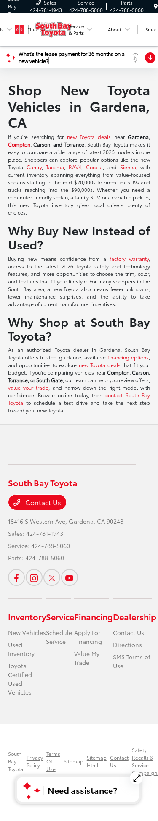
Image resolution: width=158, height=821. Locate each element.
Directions (127, 644)
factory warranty (129, 258)
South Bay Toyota (15, 761)
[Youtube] (69, 577)
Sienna (128, 166)
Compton (19, 144)
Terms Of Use (53, 761)
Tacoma (55, 166)
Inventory (27, 616)
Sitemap (73, 761)
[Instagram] (34, 577)
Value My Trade (86, 657)
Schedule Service (59, 636)
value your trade (28, 387)
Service (60, 616)
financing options (128, 357)
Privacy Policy (35, 761)
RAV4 (75, 166)
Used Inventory (21, 649)
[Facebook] (16, 577)
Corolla (94, 166)
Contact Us (42, 502)
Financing (93, 616)
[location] (156, 6)
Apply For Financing (88, 636)
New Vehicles (27, 632)
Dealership (134, 616)
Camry (34, 166)
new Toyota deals (89, 136)
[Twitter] (51, 577)
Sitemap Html (97, 761)
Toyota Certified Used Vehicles (20, 678)
